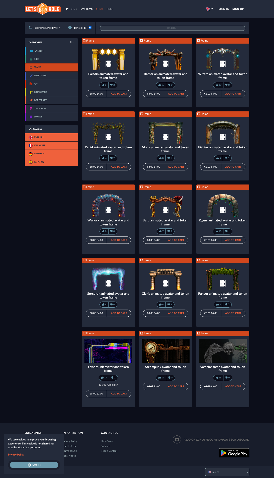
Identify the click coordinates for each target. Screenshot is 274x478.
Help (110, 9)
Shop (100, 9)
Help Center (107, 441)
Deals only (80, 28)
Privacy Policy (70, 441)
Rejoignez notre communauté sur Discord (216, 439)
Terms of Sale (70, 451)
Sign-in (224, 9)
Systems (87, 9)
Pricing (71, 9)
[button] (209, 9)
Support (105, 446)
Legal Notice (69, 456)
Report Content (109, 451)
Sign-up (238, 9)
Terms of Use (69, 446)
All (72, 42)
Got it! (36, 465)
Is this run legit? (108, 384)
